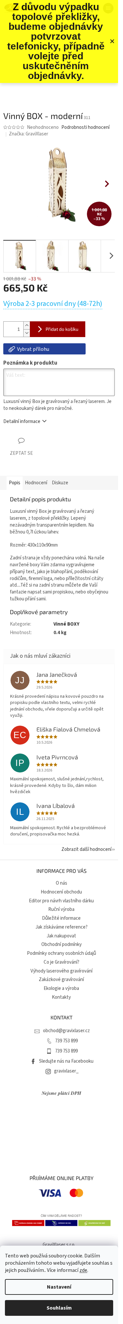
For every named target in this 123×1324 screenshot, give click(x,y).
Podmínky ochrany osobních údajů (61, 953)
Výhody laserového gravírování (61, 971)
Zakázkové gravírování (61, 979)
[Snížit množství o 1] (26, 333)
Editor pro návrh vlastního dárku (61, 900)
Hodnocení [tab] (36, 482)
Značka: (28, 133)
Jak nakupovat (61, 936)
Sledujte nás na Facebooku (66, 1061)
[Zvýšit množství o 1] (26, 325)
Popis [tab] (14, 482)
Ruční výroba (61, 909)
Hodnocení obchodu (61, 892)
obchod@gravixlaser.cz (66, 1030)
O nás (61, 883)
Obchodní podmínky (61, 944)
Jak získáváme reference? (61, 927)
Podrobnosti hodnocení (85, 127)
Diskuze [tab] (60, 482)
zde (83, 1270)
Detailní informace (21, 421)
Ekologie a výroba (61, 988)
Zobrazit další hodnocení (86, 849)
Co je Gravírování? (61, 962)
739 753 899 (66, 1040)
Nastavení (59, 1287)
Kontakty (61, 997)
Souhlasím (59, 1308)
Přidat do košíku (62, 329)
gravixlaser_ (66, 1071)
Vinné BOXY (66, 624)
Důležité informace (61, 918)
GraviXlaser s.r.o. (59, 1244)
